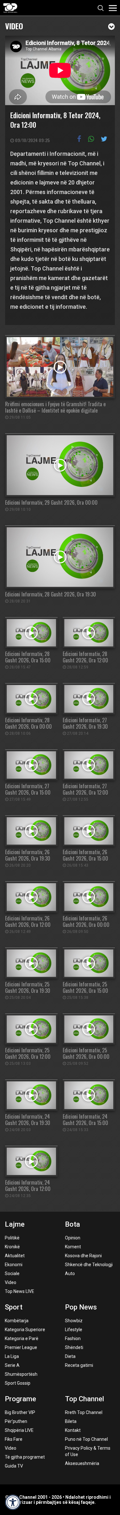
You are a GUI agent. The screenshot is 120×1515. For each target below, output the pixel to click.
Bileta (70, 1421)
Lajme (15, 1224)
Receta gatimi (79, 1365)
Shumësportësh (21, 1374)
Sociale (12, 1273)
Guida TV (14, 1465)
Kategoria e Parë (21, 1338)
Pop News (81, 1307)
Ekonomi (13, 1264)
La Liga (12, 1356)
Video (14, 25)
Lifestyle (73, 1329)
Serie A (12, 1365)
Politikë (12, 1237)
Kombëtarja (16, 1320)
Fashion (73, 1338)
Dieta (70, 1356)
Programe (20, 1399)
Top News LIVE (19, 1291)
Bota (72, 1224)
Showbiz (74, 1320)
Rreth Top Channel (83, 1412)
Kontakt (73, 1430)
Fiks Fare (13, 1439)
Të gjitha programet (25, 1457)
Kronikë (12, 1246)
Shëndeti (74, 1347)
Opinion (72, 1237)
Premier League (21, 1347)
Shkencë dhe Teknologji (89, 1264)
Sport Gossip (17, 1383)
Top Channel (84, 1399)
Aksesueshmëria (82, 1463)
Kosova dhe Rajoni (83, 1255)
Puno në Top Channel (86, 1439)
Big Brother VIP (20, 1412)
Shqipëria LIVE (19, 1430)
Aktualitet (15, 1255)
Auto (70, 1273)
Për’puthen (16, 1421)
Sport (13, 1307)
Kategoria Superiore (25, 1329)
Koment (73, 1246)
